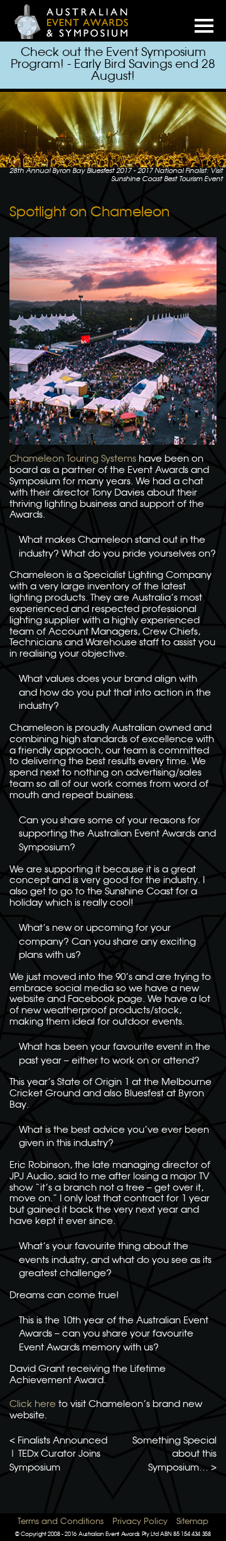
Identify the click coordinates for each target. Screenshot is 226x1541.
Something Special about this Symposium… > (174, 1454)
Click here (32, 1404)
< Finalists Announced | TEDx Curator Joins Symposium (58, 1454)
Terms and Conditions (61, 1522)
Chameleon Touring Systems (72, 459)
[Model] (78, 21)
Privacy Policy (140, 1522)
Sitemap (192, 1522)
